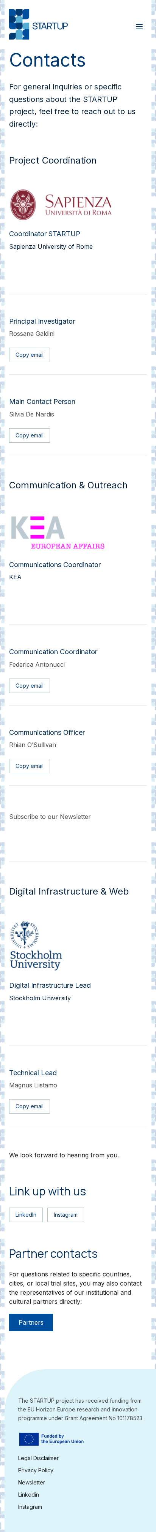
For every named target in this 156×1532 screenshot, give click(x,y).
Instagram (30, 1506)
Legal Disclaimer (38, 1458)
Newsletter (31, 1482)
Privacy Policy (35, 1470)
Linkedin (28, 1494)
